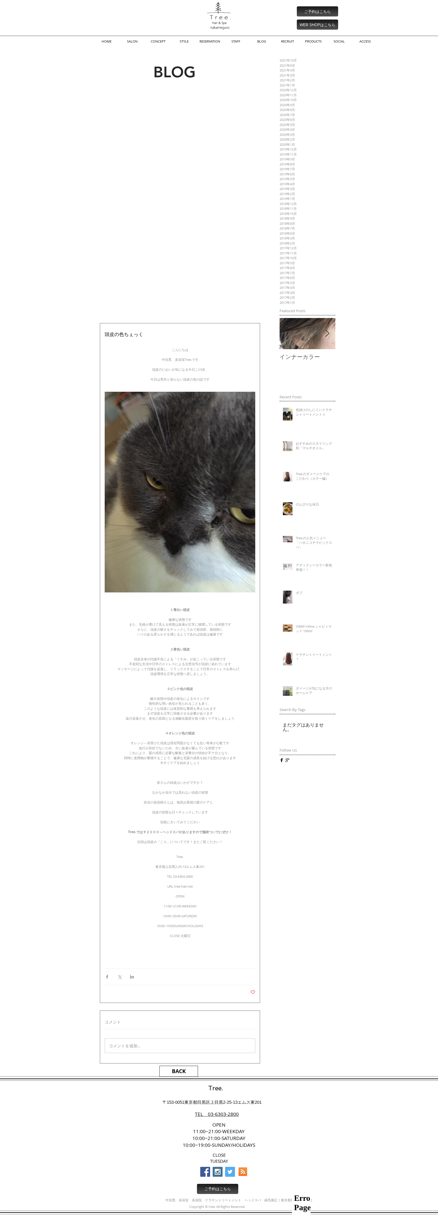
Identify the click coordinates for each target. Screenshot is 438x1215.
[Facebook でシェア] (107, 976)
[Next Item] (327, 334)
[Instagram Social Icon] (218, 1172)
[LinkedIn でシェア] (132, 976)
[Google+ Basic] (287, 760)
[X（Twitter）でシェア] (119, 976)
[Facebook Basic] (282, 760)
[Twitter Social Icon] (230, 1172)
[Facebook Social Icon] (205, 1172)
